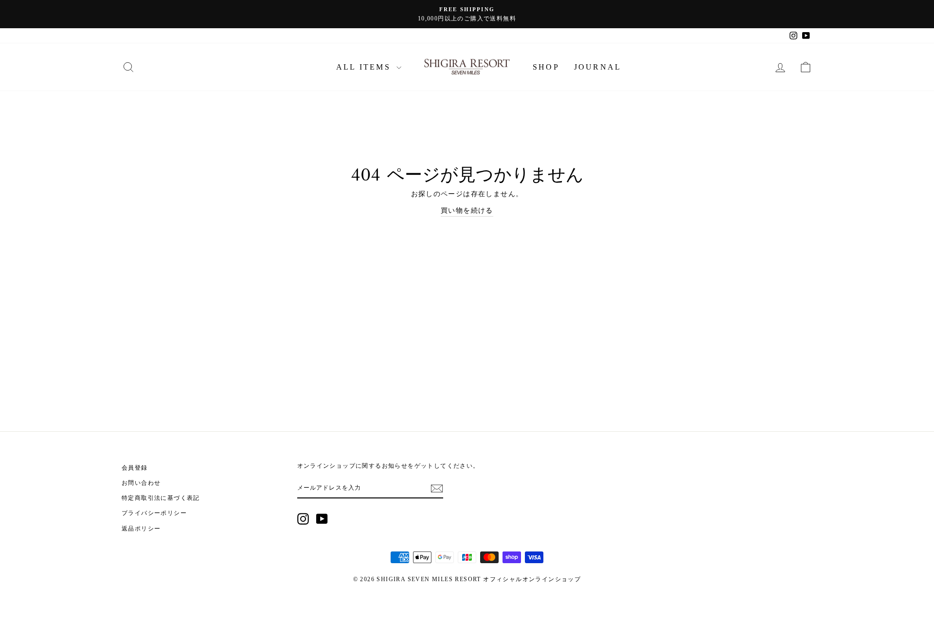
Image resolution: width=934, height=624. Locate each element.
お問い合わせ (141, 482)
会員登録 (135, 467)
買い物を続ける (467, 210)
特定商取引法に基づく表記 (161, 498)
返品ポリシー (141, 528)
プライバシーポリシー (154, 513)
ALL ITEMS (365, 67)
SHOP (546, 67)
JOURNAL (597, 67)
